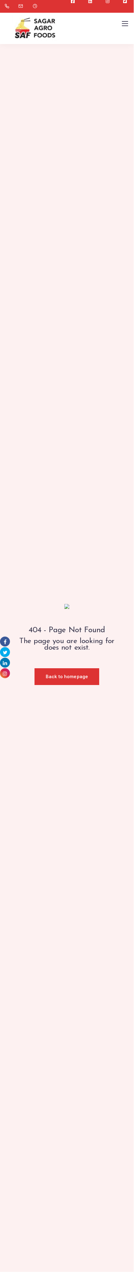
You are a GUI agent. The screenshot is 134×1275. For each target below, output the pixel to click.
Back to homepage (67, 676)
